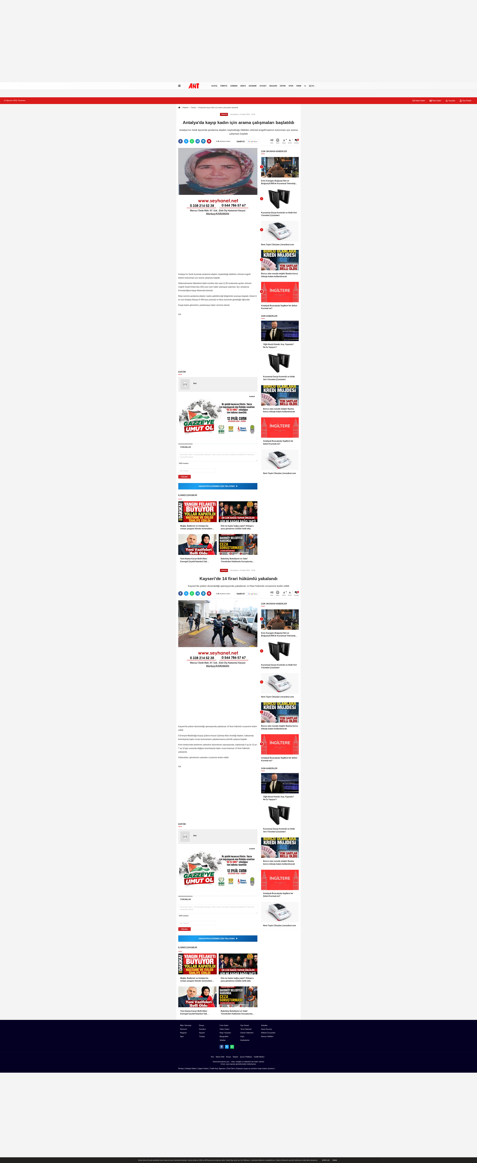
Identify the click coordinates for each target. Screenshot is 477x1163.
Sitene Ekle (220, 1057)
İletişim (235, 1057)
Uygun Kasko (203, 1068)
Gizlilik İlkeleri (259, 1057)
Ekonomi (253, 86)
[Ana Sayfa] (179, 108)
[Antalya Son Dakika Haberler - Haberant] (195, 86)
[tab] (185, 447)
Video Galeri (420, 101)
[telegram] (197, 141)
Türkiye (223, 86)
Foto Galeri (436, 101)
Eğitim (283, 86)
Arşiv (242, 1036)
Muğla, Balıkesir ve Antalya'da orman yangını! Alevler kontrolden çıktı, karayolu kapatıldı (196, 527)
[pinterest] (209, 141)
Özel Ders (231, 1068)
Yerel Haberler (246, 1029)
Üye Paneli (466, 101)
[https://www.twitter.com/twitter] (227, 1047)
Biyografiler (224, 1036)
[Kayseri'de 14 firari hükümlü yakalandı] (217, 624)
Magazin (273, 86)
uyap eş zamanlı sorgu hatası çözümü (259, 1068)
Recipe (181, 1068)
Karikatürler (244, 1040)
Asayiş (214, 86)
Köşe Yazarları (225, 1033)
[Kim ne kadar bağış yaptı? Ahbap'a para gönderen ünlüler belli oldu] (238, 511)
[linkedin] (203, 141)
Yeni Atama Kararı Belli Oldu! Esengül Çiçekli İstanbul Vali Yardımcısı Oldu (193, 560)
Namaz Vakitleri (267, 1036)
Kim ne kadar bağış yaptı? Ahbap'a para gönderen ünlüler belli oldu (237, 527)
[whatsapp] (192, 141)
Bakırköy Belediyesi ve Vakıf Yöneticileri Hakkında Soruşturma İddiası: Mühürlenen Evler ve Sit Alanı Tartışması (236, 560)
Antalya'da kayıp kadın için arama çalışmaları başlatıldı (218, 107)
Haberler (185, 107)
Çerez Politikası (246, 1057)
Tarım (298, 86)
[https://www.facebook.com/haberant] (221, 1047)
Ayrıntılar (325, 1160)
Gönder (184, 477)
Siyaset (262, 86)
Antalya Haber (190, 1068)
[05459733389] (232, 1047)
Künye (228, 1057)
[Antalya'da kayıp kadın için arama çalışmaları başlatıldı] (217, 171)
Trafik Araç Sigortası (218, 1068)
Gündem (233, 86)
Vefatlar (223, 1040)
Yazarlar (451, 101)
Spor (291, 86)
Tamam (334, 1160)
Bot (195, 383)
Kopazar (239, 1068)
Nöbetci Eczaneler (268, 1033)
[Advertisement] (74, 45)
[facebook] (180, 141)
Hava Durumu (266, 1029)
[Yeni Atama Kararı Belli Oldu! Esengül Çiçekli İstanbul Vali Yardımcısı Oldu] (197, 544)
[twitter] (186, 141)
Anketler (264, 1025)
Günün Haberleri (246, 1033)
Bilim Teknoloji (185, 1025)
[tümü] (305, 86)
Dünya (243, 86)
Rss (212, 1057)
